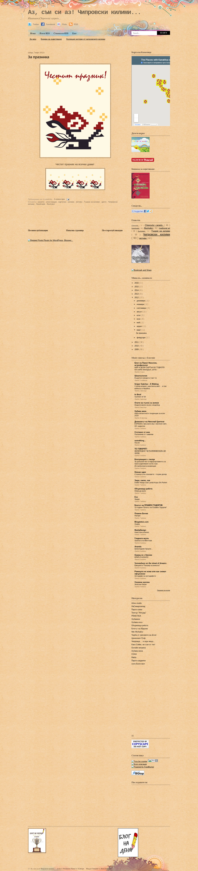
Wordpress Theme (69, 869)
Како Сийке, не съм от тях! (143, 645)
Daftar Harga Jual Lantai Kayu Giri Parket (151, 483)
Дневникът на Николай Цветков (149, 422)
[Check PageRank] (153, 761)
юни (139, 319)
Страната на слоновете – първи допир (151, 474)
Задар (137, 499)
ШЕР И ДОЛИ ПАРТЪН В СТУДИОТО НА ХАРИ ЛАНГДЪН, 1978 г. (150, 368)
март (139, 330)
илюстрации (51, 202)
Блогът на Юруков (139, 629)
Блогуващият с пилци (145, 459)
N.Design (81, 869)
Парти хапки (136, 610)
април (139, 326)
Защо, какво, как (142, 480)
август (140, 312)
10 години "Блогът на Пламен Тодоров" (151, 507)
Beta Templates (106, 869)
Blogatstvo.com (142, 522)
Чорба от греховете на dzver (143, 635)
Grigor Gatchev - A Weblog (147, 384)
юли (139, 315)
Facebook (50, 24)
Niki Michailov (137, 632)
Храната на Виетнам (143, 541)
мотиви (79, 202)
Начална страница (74, 230)
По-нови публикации (38, 230)
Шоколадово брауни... (143, 549)
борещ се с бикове (143, 555)
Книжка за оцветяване (51, 39)
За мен (33, 39)
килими (71, 202)
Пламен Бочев (141, 514)
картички (62, 202)
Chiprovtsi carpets (154, 225)
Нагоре (137, 516)
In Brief (138, 395)
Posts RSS (45, 33)
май (139, 323)
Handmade (41, 204)
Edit (74, 33)
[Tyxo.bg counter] (139, 761)
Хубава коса (136, 622)
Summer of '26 (140, 397)
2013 (137, 294)
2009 (137, 349)
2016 (137, 283)
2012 (137, 298)
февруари (141, 338)
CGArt (134, 654)
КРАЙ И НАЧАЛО (141, 557)
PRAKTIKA (136, 616)
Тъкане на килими (92, 202)
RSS (75, 24)
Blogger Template (92, 869)
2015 (137, 287)
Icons (59, 869)
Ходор (137, 524)
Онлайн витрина (138, 648)
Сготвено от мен (142, 432)
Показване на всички (163, 590)
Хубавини (135, 619)
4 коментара (59, 199)
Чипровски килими (156, 234)
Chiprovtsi (135, 225)
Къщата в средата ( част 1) (146, 378)
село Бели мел (138, 664)
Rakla (133, 657)
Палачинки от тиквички (144, 434)
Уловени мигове (142, 582)
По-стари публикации (112, 230)
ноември (141, 304)
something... (140, 441)
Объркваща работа (143, 489)
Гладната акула (142, 538)
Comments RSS (61, 33)
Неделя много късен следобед (147, 405)
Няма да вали (140, 491)
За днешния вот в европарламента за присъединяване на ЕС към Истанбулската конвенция (150, 464)
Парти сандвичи (138, 661)
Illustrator (51, 204)
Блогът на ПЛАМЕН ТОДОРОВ (148, 505)
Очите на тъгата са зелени (147, 403)
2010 (137, 346)
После (137, 443)
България (142, 231)
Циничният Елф (138, 638)
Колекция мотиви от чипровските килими (85, 39)
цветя (104, 202)
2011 (137, 342)
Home (33, 33)
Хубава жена (140, 411)
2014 (137, 290)
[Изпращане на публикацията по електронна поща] (67, 199)
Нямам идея (140, 472)
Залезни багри (141, 584)
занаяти (41, 202)
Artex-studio (136, 603)
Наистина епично (142, 532)
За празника (38, 57)
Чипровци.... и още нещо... (143, 641)
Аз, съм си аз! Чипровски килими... (84, 12)
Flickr (64, 24)
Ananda (138, 547)
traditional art (164, 228)
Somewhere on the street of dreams (150, 563)
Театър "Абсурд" (138, 613)
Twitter (36, 24)
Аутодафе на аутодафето (145, 576)
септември (142, 308)
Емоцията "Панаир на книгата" (147, 565)
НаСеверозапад (138, 606)
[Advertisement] (99, 43)
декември (141, 301)
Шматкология (141, 376)
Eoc (136, 497)
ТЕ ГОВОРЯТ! (141, 449)
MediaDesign (140, 530)
